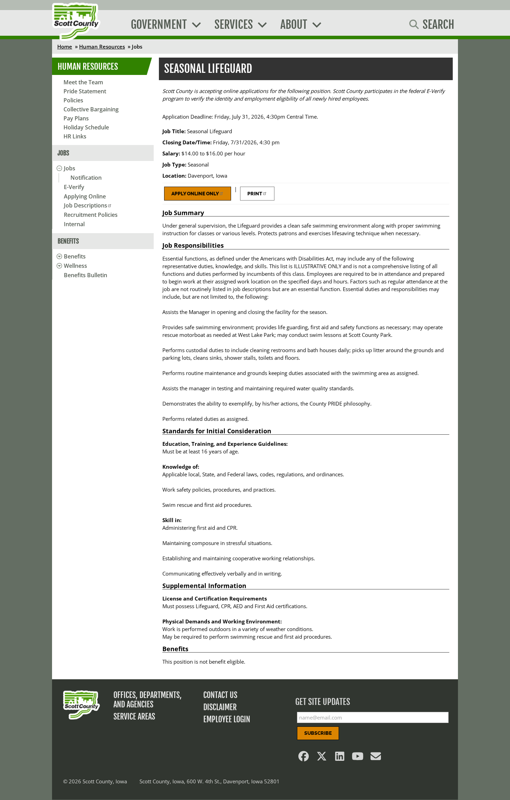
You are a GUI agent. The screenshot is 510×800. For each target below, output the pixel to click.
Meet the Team (83, 82)
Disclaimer (220, 707)
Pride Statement (84, 91)
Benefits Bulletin (85, 275)
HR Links (74, 136)
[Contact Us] (376, 758)
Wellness (75, 266)
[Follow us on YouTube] (358, 758)
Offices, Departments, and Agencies (147, 699)
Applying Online (85, 196)
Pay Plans (76, 118)
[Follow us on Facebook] (304, 758)
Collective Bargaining (91, 109)
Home (64, 46)
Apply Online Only (195, 194)
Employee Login (226, 719)
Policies (73, 100)
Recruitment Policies (91, 215)
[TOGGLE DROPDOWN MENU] (58, 168)
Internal (74, 224)
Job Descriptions (85, 205)
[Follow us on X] (322, 758)
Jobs (69, 168)
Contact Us (220, 695)
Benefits (75, 256)
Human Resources (102, 46)
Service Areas (134, 716)
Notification (86, 177)
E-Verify (74, 187)
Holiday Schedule (86, 127)
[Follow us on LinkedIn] (340, 758)
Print (254, 194)
